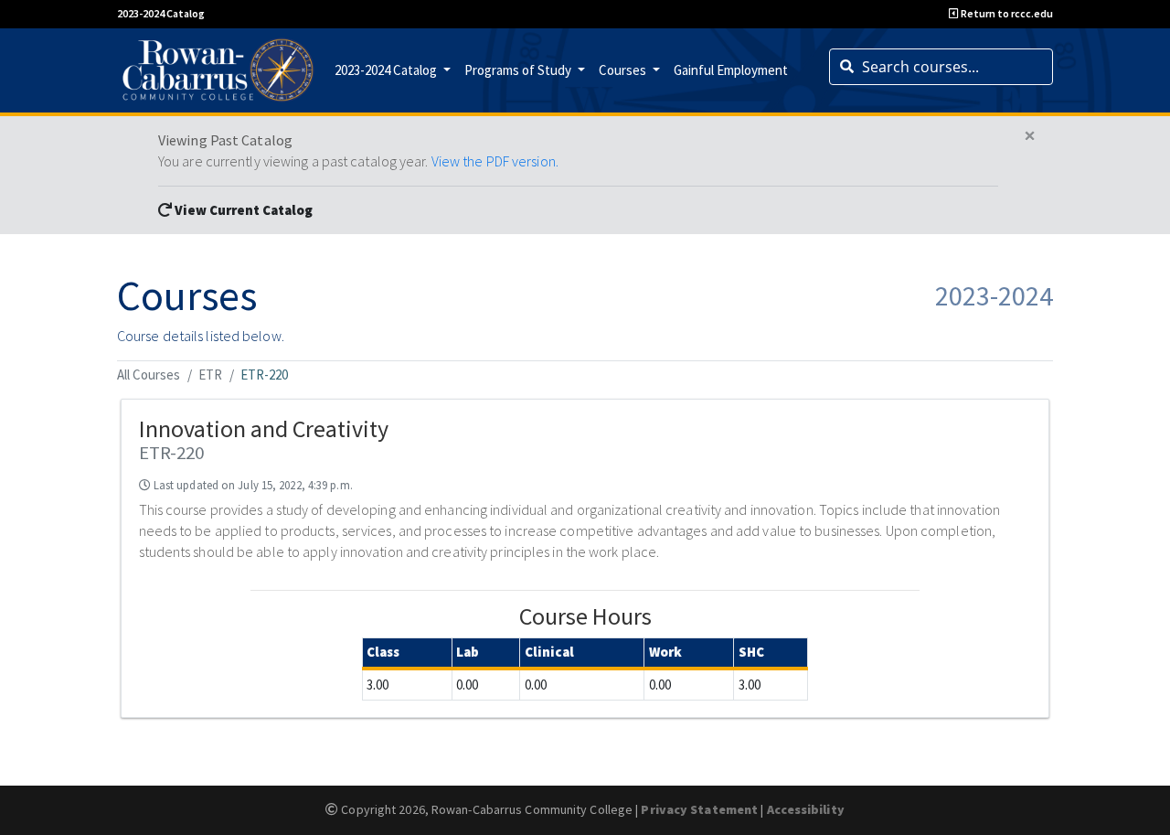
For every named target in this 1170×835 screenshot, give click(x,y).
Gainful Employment (731, 69)
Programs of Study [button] (519, 69)
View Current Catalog (242, 210)
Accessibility (806, 809)
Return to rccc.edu (1006, 13)
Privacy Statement (699, 809)
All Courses (148, 374)
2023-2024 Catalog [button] (387, 69)
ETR (210, 374)
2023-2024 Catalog (161, 13)
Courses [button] (624, 69)
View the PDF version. (494, 161)
